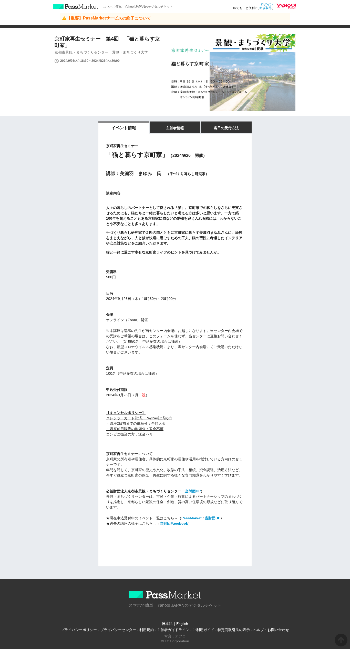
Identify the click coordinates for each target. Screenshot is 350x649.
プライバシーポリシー (79, 630)
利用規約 (146, 630)
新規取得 (265, 8)
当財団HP (193, 491)
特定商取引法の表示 (234, 630)
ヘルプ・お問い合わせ (271, 630)
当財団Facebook (174, 523)
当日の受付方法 (226, 128)
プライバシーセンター (118, 630)
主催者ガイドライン (173, 630)
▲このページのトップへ (341, 640)
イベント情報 (123, 128)
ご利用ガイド (203, 630)
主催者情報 (175, 128)
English (182, 624)
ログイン (267, 4)
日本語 (167, 624)
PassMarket (75, 6)
